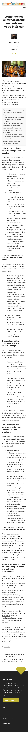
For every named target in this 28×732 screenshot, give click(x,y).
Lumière (7, 647)
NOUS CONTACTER (11, 700)
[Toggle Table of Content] (22, 110)
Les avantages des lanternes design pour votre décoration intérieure (12, 130)
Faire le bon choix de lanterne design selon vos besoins (12, 114)
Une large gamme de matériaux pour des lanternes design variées (14, 119)
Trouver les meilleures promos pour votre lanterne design (13, 125)
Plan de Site (6, 723)
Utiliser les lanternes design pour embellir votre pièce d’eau (14, 135)
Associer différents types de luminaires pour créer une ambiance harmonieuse (12, 141)
